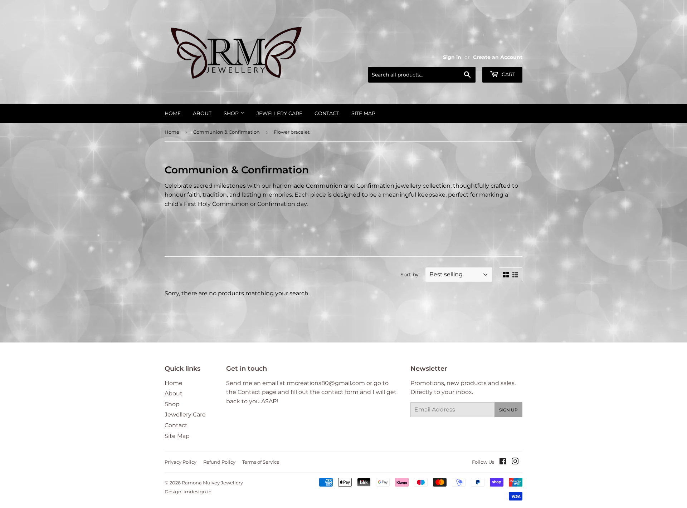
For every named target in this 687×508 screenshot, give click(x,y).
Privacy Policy (180, 462)
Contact (327, 113)
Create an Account (497, 57)
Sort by (409, 274)
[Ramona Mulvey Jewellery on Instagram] (515, 462)
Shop (232, 113)
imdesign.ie (197, 491)
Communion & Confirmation (226, 132)
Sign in (452, 57)
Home (173, 113)
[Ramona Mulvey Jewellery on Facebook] (503, 462)
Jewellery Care (279, 113)
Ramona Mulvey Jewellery (212, 482)
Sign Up (508, 410)
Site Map (363, 113)
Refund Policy (219, 462)
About (202, 113)
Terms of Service (260, 462)
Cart (507, 74)
